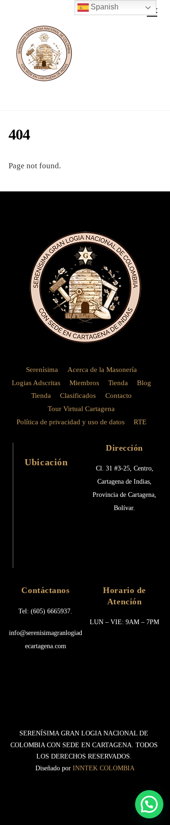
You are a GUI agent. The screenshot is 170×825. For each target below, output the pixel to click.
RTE (140, 422)
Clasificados (78, 395)
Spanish (104, 7)
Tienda (118, 383)
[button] (149, 804)
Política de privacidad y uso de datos (71, 422)
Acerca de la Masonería (102, 369)
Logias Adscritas (36, 383)
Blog (144, 383)
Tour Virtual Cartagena (81, 408)
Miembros (84, 383)
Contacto (118, 395)
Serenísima (42, 369)
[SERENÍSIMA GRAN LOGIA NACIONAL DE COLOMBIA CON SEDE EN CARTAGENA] (43, 85)
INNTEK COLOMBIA (104, 768)
